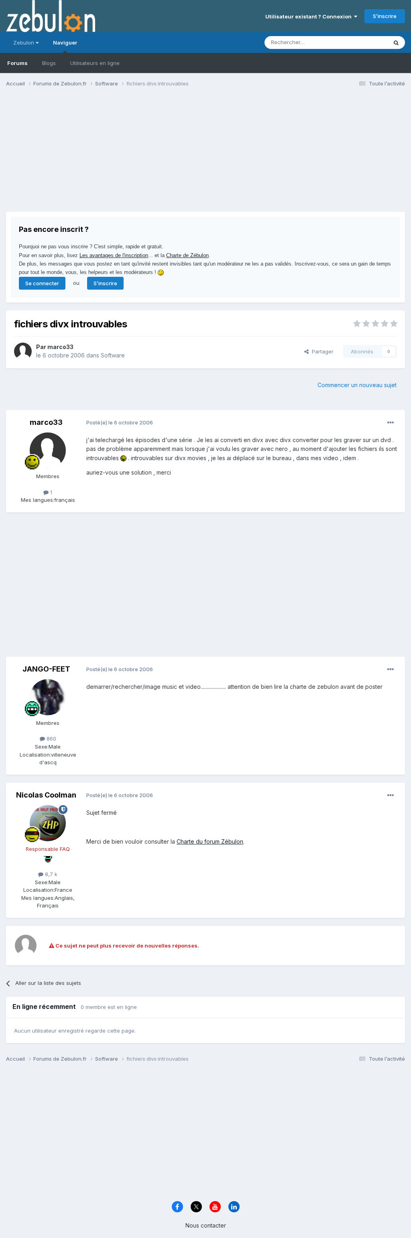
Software (113, 355)
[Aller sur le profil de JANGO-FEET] (48, 697)
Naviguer (65, 42)
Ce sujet (366, 42)
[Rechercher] (396, 42)
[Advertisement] (100, 155)
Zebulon (24, 42)
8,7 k (50, 874)
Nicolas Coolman (46, 795)
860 (50, 738)
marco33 (60, 346)
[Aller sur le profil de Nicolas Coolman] (48, 823)
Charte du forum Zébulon (210, 841)
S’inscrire (385, 16)
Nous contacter (205, 1225)
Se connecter (42, 283)
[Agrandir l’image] (123, 458)
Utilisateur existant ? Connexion (309, 16)
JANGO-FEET (46, 669)
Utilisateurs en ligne (95, 63)
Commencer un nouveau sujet (357, 385)
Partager (321, 351)
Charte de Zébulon (187, 255)
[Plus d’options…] (391, 423)
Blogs (49, 63)
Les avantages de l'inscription (113, 255)
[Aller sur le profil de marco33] (23, 351)
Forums (17, 63)
